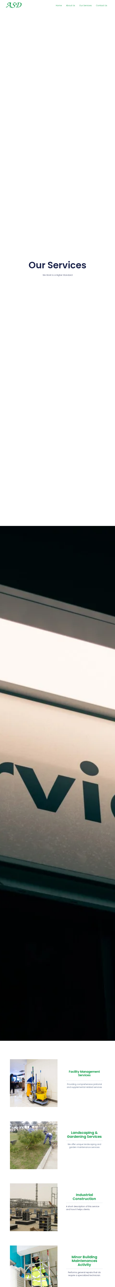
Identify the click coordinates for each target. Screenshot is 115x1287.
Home (59, 5)
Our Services (85, 5)
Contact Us (101, 5)
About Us (70, 5)
